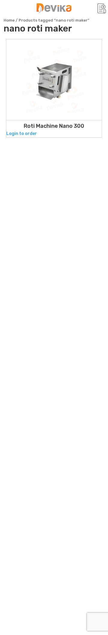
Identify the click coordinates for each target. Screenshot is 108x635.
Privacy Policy (24, 371)
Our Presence (24, 339)
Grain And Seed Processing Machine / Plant (53, 435)
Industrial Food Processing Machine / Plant (53, 416)
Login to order (21, 133)
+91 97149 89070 (43, 298)
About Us (18, 349)
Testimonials (23, 360)
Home (9, 20)
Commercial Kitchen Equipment (47, 462)
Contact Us (21, 381)
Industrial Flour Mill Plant (39, 451)
